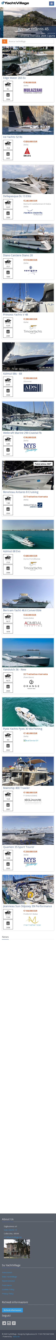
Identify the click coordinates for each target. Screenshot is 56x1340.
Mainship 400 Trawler (16, 788)
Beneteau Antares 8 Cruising (20, 492)
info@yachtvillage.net (13, 1237)
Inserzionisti (7, 1272)
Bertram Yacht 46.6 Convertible (22, 610)
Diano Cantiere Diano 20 (18, 255)
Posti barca (6, 1285)
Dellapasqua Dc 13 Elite (17, 196)
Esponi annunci (8, 1281)
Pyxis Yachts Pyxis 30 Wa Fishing (22, 728)
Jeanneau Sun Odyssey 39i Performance (27, 906)
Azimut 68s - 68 (12, 373)
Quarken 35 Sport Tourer (18, 847)
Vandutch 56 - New (14, 669)
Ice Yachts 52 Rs (12, 137)
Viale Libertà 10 (10, 1230)
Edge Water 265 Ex (14, 78)
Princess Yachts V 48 (15, 314)
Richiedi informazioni (12, 1310)
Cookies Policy (8, 1289)
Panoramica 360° (43, 464)
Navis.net (16, 1336)
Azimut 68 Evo (11, 551)
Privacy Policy (7, 1293)
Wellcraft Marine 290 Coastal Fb (22, 433)
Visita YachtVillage (9, 1276)
